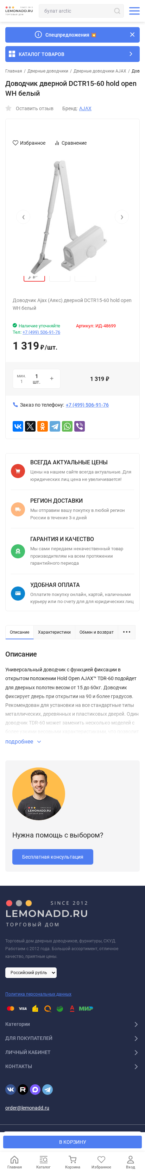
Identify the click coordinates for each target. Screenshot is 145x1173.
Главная (13, 71)
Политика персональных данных (38, 994)
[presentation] (23, 217)
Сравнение (74, 143)
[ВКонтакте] (18, 426)
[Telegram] (55, 426)
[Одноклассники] (42, 426)
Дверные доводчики (47, 71)
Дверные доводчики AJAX (100, 71)
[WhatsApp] (67, 426)
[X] (30, 426)
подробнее (19, 741)
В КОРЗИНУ (72, 1142)
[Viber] (79, 426)
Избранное (32, 143)
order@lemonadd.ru (27, 1107)
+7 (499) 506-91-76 (41, 332)
